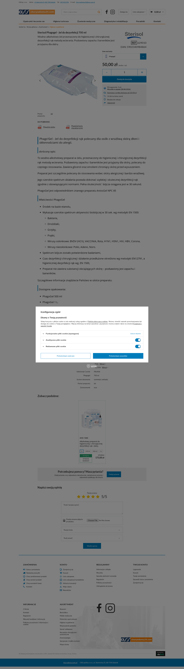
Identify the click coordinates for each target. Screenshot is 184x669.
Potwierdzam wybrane (65, 356)
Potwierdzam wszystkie (118, 356)
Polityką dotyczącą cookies (98, 321)
